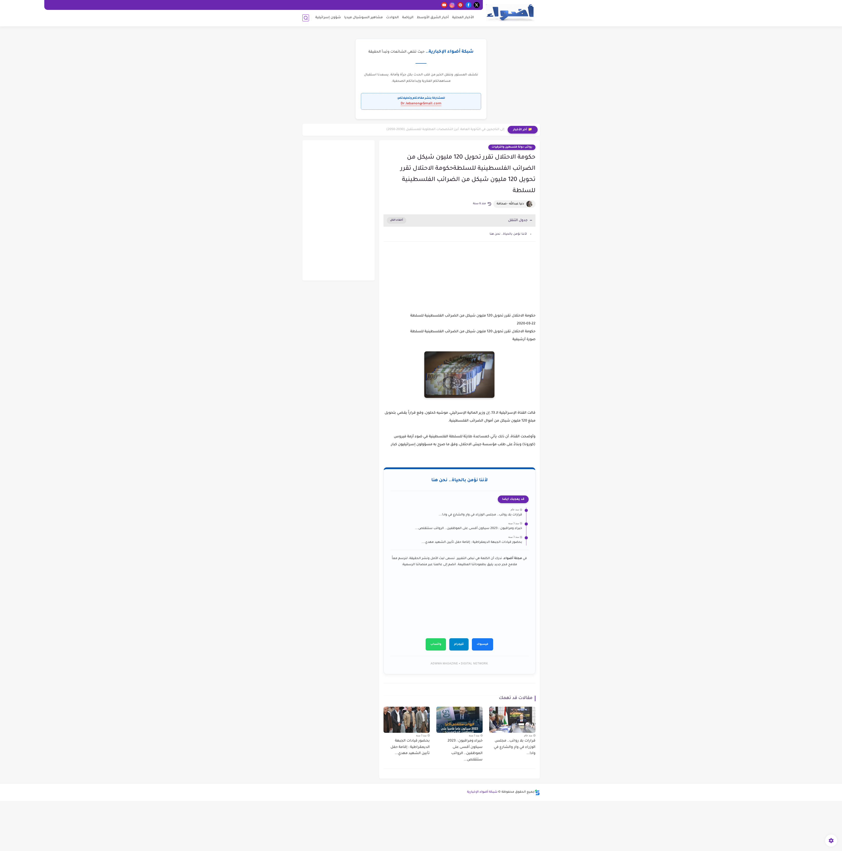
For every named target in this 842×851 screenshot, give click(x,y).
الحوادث (392, 18)
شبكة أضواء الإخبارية (482, 792)
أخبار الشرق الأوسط (433, 18)
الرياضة (408, 18)
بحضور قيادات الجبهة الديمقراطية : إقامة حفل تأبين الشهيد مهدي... (472, 542)
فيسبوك (482, 644)
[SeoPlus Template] (537, 792)
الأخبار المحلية (463, 18)
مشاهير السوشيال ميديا (363, 18)
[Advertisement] (459, 282)
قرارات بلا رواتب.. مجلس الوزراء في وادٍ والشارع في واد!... (480, 515)
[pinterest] (460, 5)
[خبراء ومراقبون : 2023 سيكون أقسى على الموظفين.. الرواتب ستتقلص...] (459, 720)
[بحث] (305, 17)
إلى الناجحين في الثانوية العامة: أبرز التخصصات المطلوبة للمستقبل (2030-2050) (445, 129)
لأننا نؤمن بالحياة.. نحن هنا (508, 234)
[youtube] (444, 5)
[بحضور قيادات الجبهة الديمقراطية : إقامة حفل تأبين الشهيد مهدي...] (407, 720)
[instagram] (452, 5)
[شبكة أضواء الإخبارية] (510, 12)
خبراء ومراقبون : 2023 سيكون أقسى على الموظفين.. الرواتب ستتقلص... (468, 528)
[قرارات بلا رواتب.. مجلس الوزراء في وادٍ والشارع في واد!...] (512, 720)
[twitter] (477, 5)
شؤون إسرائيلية (328, 18)
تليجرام (459, 644)
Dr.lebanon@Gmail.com (421, 104)
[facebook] (468, 5)
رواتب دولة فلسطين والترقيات (512, 147)
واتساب (435, 644)
